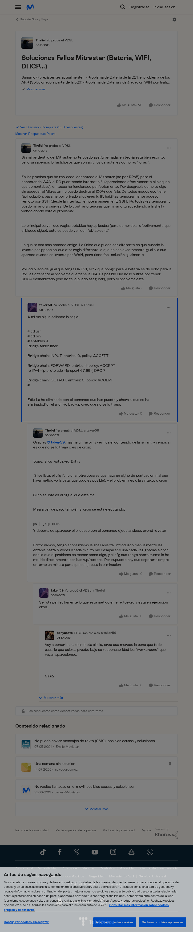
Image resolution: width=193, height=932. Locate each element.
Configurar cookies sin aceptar (26, 922)
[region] (96, 899)
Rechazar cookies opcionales (163, 922)
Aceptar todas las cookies (114, 922)
